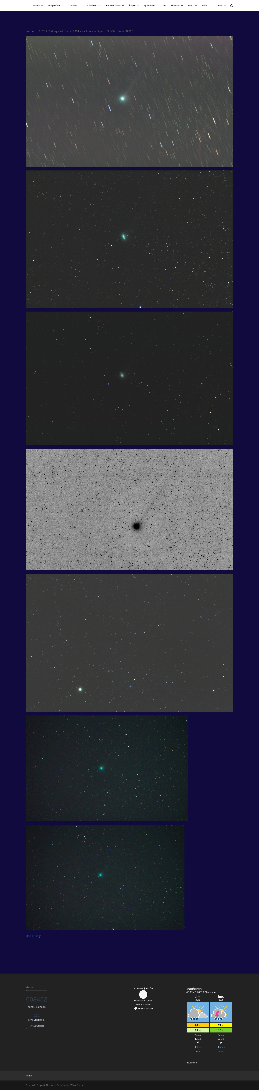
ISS (165, 5)
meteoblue (191, 1062)
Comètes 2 (92, 5)
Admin (29, 1075)
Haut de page (33, 936)
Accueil (36, 5)
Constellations (113, 5)
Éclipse (132, 5)
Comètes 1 (74, 5)
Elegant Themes (45, 1085)
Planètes (175, 5)
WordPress (76, 1085)
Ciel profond (54, 5)
